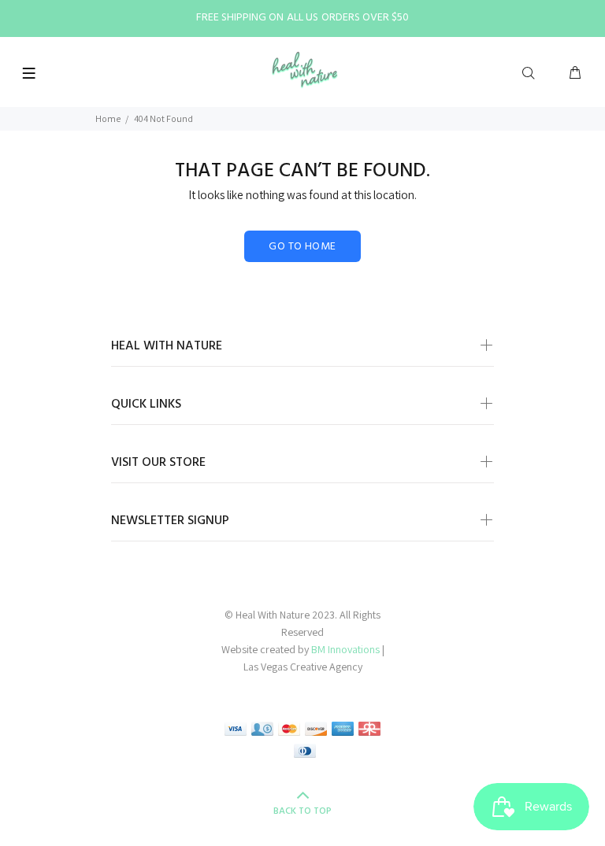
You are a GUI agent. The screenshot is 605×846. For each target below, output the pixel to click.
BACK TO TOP (302, 811)
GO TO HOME (302, 247)
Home (108, 118)
